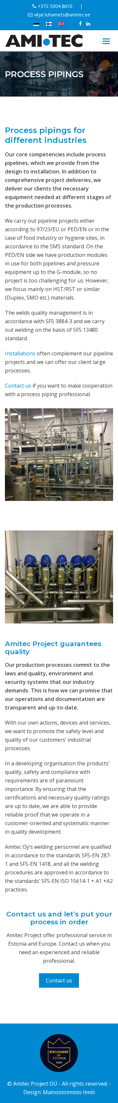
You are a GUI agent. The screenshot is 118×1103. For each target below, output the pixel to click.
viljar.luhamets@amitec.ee (62, 14)
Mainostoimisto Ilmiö (69, 1092)
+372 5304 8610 (55, 6)
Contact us (18, 385)
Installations (20, 353)
